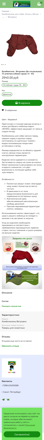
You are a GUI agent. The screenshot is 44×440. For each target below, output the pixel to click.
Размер (5, 81)
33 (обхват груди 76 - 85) (14, 85)
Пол (3, 91)
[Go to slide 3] (5, 64)
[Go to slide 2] (3, 64)
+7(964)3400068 (10, 385)
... (3, 17)
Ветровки (12, 17)
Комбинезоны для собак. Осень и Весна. (20, 14)
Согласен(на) (22, 434)
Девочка (7, 94)
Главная (5, 11)
